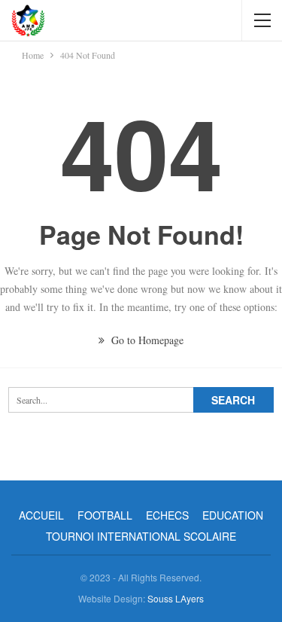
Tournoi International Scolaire (141, 536)
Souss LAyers (175, 598)
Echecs (167, 515)
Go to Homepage (145, 340)
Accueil (41, 515)
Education (232, 515)
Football (104, 515)
